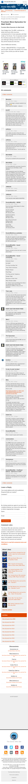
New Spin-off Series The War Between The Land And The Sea (14, 656)
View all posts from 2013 (8, 628)
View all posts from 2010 (8, 638)
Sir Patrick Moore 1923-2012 (14, 650)
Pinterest (16, 749)
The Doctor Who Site (14, 741)
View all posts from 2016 (8, 619)
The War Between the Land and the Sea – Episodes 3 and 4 (17, 587)
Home (2, 10)
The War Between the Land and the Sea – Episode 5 (17, 581)
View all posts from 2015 (8, 622)
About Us (14, 780)
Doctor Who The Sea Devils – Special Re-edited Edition (15, 598)
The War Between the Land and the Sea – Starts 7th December (17, 593)
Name (3, 511)
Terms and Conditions (14, 774)
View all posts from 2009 (8, 641)
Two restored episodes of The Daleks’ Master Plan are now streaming (15, 571)
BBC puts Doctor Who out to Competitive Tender (15, 559)
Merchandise (22, 749)
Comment (4, 494)
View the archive (7, 610)
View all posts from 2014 (8, 625)
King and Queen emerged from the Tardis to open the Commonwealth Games (16, 554)
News (22, 754)
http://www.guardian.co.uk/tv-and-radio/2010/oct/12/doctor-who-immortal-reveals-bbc (15, 392)
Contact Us (14, 777)
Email (2, 516)
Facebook (6, 749)
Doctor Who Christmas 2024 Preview (14, 677)
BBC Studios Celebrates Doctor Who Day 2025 (16, 604)
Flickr (11, 754)
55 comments (16, 14)
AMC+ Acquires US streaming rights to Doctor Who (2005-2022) (16, 564)
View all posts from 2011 (8, 635)
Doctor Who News (9, 10)
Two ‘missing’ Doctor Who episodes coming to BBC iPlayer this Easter (17, 576)
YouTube (16, 754)
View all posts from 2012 (8, 631)
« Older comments (7, 94)
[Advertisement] (14, 713)
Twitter (11, 749)
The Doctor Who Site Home (14, 772)
